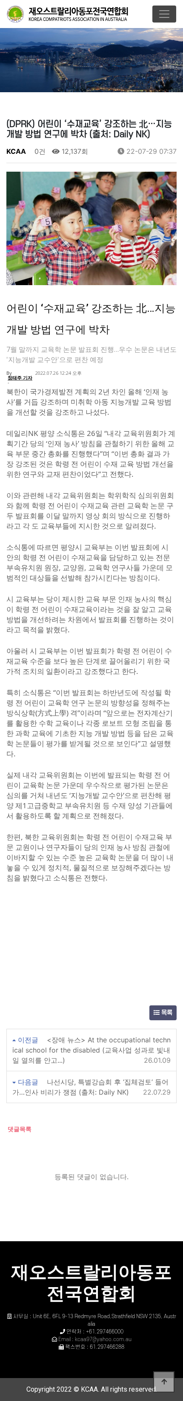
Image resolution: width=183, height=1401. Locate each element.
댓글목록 (18, 1128)
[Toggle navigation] (164, 14)
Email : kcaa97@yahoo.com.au (95, 1339)
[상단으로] (163, 1382)
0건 (39, 151)
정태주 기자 (20, 377)
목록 (166, 1012)
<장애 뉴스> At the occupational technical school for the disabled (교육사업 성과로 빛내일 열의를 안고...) (91, 1050)
